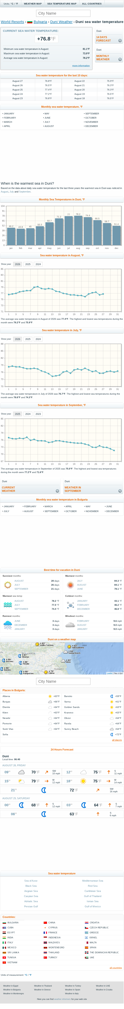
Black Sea (31, 885)
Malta (93, 942)
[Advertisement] (62, 155)
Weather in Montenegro (13, 993)
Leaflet (109, 673)
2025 (27, 264)
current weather (8, 489)
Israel (93, 937)
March (8, 122)
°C (12, 3)
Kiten (5, 712)
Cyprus (52, 927)
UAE (92, 957)
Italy (10, 942)
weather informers (62, 999)
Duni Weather (61, 22)
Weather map (33, 3)
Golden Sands (72, 707)
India (10, 937)
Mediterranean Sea (92, 880)
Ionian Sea (92, 901)
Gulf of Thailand (92, 896)
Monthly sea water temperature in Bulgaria (62, 499)
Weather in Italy (72, 993)
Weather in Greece (42, 990)
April (7, 126)
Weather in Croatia (104, 990)
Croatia (94, 922)
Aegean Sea (31, 891)
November (91, 122)
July (47, 122)
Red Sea (92, 885)
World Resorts (12, 22)
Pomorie (7, 723)
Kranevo (68, 712)
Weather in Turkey (73, 986)
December (91, 126)
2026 (17, 264)
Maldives (54, 942)
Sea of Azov (31, 880)
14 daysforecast (103, 39)
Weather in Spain (72, 990)
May (47, 113)
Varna (67, 701)
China (51, 922)
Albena (6, 696)
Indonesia (54, 937)
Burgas (6, 701)
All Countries (91, 3)
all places (117, 740)
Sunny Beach (71, 729)
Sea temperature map (61, 3)
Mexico (12, 947)
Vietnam (12, 962)
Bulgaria (40, 22)
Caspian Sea (31, 896)
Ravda (67, 723)
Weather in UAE (103, 986)
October (90, 117)
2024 (38, 264)
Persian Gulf (31, 906)
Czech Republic (99, 927)
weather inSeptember (73, 489)
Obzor (67, 718)
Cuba (11, 927)
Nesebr (6, 718)
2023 (38, 414)
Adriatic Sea (31, 901)
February (10, 117)
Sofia (5, 734)
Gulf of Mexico (93, 906)
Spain (93, 947)
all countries (116, 967)
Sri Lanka (13, 952)
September (92, 113)
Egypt (11, 932)
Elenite (6, 707)
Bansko (68, 696)
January (9, 113)
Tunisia (11, 957)
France (52, 932)
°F (17, 3)
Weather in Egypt (10, 986)
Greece (94, 932)
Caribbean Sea (93, 891)
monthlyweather (103, 58)
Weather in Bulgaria (12, 990)
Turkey (52, 957)
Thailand (53, 952)
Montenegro (56, 947)
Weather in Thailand (43, 986)
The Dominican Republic (104, 952)
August (49, 126)
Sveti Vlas (8, 729)
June (47, 117)
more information (81, 65)
